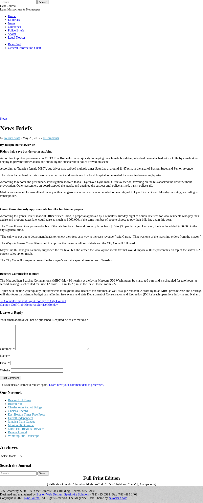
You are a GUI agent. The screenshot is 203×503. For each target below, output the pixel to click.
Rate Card (14, 44)
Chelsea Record (18, 411)
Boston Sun (15, 403)
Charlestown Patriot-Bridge (25, 407)
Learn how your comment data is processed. (76, 384)
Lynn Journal (8, 6)
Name (5, 355)
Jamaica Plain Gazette (21, 421)
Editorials (14, 19)
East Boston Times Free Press (26, 414)
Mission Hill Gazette (21, 425)
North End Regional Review (26, 428)
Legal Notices (16, 37)
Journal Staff (12, 138)
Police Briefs (16, 30)
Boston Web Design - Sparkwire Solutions (63, 494)
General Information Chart (24, 47)
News (11, 23)
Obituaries (14, 26)
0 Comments (51, 138)
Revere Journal (17, 432)
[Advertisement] (101, 85)
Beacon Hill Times (19, 400)
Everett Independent (20, 418)
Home (12, 16)
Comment (7, 348)
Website (5, 370)
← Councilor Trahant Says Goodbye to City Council (33, 301)
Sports (12, 34)
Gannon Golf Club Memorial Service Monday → (31, 304)
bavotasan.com (118, 498)
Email (5, 363)
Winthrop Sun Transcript (23, 436)
